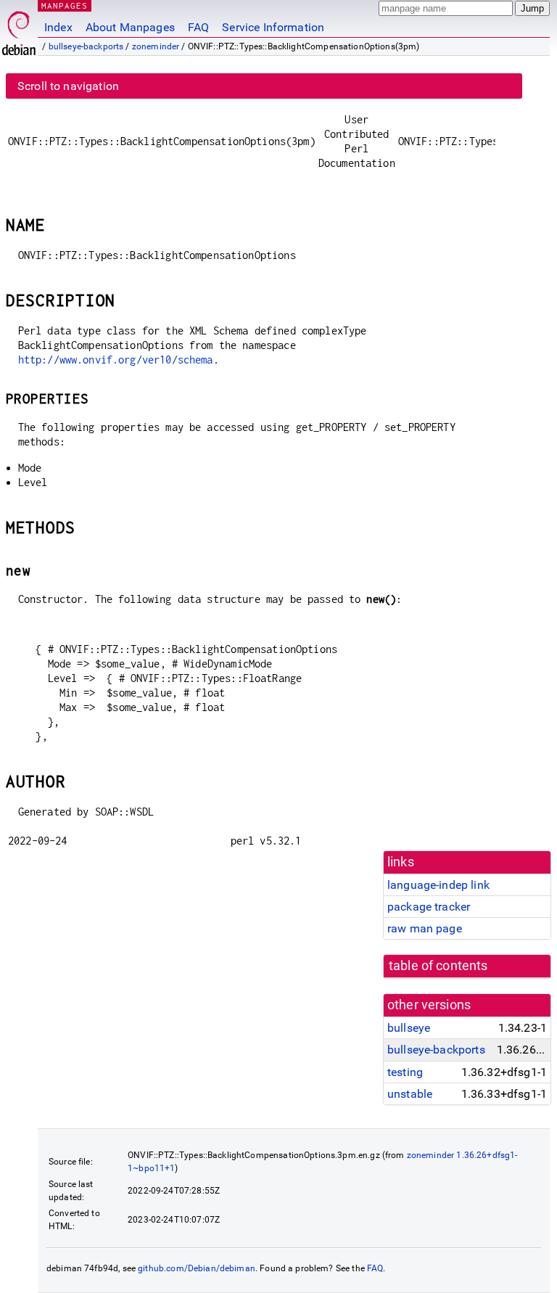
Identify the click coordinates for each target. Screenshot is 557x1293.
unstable (409, 1094)
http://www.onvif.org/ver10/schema (115, 359)
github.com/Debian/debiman (196, 1268)
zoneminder (156, 46)
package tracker (428, 907)
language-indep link (438, 885)
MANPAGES (64, 5)
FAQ (198, 27)
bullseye (408, 1028)
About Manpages (130, 27)
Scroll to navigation (68, 86)
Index (58, 27)
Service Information (273, 27)
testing (405, 1072)
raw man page (424, 928)
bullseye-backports (86, 46)
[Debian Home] (19, 29)
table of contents (438, 966)
